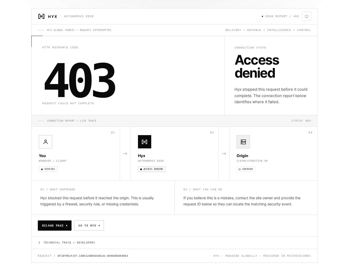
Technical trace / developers (69, 242)
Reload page (53, 225)
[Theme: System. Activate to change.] (306, 16)
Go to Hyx (87, 225)
